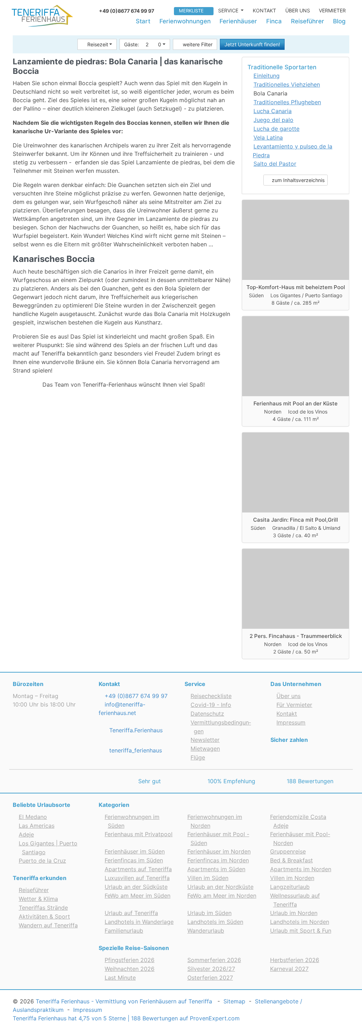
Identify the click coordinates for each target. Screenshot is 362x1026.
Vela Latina (268, 137)
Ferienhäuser (238, 21)
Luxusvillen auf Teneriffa (137, 877)
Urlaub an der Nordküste (220, 886)
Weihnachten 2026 (129, 968)
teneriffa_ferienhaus (134, 750)
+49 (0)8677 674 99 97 (135, 695)
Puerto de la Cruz (42, 860)
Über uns (297, 10)
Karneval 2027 (289, 968)
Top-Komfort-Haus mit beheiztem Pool (295, 287)
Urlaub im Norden (293, 912)
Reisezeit (97, 44)
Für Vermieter (294, 704)
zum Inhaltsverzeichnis (297, 180)
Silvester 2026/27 (211, 968)
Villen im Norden (292, 877)
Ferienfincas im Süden (134, 860)
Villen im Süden (207, 877)
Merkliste (191, 10)
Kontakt (264, 10)
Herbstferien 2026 (294, 959)
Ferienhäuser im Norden (219, 851)
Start (143, 21)
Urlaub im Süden (209, 912)
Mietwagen (205, 748)
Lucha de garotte (276, 128)
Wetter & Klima (38, 898)
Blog (339, 21)
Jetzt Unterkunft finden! (252, 44)
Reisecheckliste (211, 695)
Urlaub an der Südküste (136, 886)
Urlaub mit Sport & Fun (300, 930)
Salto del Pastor (274, 163)
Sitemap (234, 1001)
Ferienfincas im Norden (218, 860)
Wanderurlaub (205, 930)
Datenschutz (207, 713)
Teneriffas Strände (43, 907)
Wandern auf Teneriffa (48, 925)
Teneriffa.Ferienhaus (135, 730)
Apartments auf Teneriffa (138, 869)
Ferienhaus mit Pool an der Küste (295, 403)
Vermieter (332, 10)
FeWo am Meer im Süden (137, 895)
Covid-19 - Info (211, 704)
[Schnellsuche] (166, 10)
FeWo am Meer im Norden (221, 895)
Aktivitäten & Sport (44, 916)
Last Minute (120, 977)
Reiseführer (307, 21)
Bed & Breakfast (291, 860)
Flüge (198, 757)
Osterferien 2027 (210, 977)
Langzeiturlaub (290, 886)
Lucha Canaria (272, 111)
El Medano (33, 816)
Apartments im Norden (300, 869)
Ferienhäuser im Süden (135, 851)
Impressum (290, 722)
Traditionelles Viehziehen (286, 84)
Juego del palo (273, 119)
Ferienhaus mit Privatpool (139, 834)
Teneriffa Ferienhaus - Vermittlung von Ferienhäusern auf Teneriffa (124, 1001)
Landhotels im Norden (299, 921)
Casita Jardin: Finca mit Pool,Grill (295, 519)
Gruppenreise (288, 851)
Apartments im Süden (216, 869)
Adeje (26, 834)
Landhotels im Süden (215, 921)
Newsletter (205, 739)
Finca (274, 21)
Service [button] (229, 10)
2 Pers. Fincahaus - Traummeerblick (296, 636)
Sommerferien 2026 (214, 959)
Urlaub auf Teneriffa (131, 912)
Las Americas (36, 825)
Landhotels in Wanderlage (139, 921)
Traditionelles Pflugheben (287, 102)
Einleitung (266, 75)
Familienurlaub (124, 930)
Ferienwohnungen (185, 21)
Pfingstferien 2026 (129, 959)
